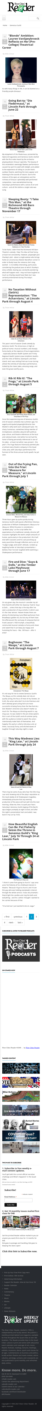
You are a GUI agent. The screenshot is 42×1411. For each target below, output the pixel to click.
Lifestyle (7, 1308)
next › (11, 922)
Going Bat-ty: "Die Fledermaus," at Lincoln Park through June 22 (22, 105)
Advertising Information (13, 1279)
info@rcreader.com (9, 1379)
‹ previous (17, 916)
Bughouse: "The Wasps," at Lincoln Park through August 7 (23, 645)
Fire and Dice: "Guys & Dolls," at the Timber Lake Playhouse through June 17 (23, 566)
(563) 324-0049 (7, 1376)
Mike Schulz (9, 54)
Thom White (9, 116)
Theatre (7, 1295)
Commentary (9, 1292)
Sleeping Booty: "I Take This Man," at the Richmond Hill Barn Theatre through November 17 (20, 205)
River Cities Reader (33, 1048)
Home (5, 25)
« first (6, 916)
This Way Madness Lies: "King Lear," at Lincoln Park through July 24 (24, 741)
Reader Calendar (10, 1285)
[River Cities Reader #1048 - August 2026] (21, 1009)
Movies (7, 1301)
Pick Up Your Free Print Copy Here (17, 1272)
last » (20, 922)
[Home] (21, 7)
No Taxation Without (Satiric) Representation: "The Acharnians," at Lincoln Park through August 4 (21, 295)
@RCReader (6, 1394)
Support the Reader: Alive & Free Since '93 (20, 1282)
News (6, 1289)
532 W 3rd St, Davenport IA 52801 (14, 1374)
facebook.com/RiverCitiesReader (14, 1392)
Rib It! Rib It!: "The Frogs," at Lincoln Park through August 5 (23, 381)
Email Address (10, 1197)
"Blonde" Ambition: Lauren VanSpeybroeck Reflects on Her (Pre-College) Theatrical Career (20, 41)
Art (5, 1305)
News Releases (9, 1311)
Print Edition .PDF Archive (13, 1276)
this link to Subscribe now (22, 1251)
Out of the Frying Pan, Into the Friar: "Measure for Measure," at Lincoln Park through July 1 (20, 470)
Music (6, 1298)
